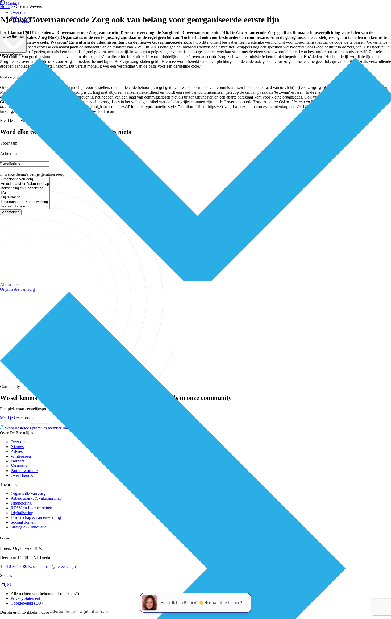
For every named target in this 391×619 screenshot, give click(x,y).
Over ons (18, 12)
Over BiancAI (23, 22)
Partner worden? (24, 17)
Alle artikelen (11, 284)
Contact (12, 3)
